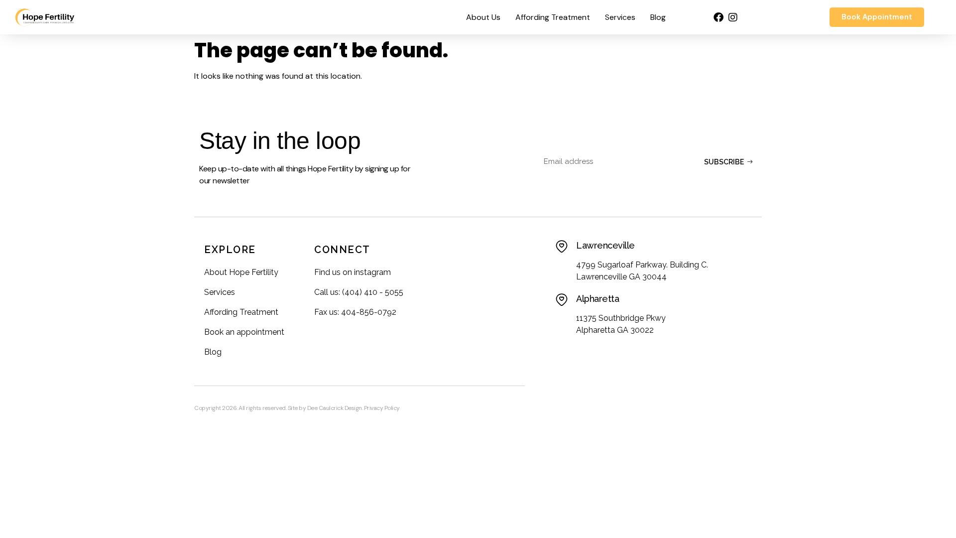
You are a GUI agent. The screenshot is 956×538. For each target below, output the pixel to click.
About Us (483, 17)
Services (620, 17)
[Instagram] (733, 17)
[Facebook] (718, 17)
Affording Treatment (552, 17)
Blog (658, 17)
